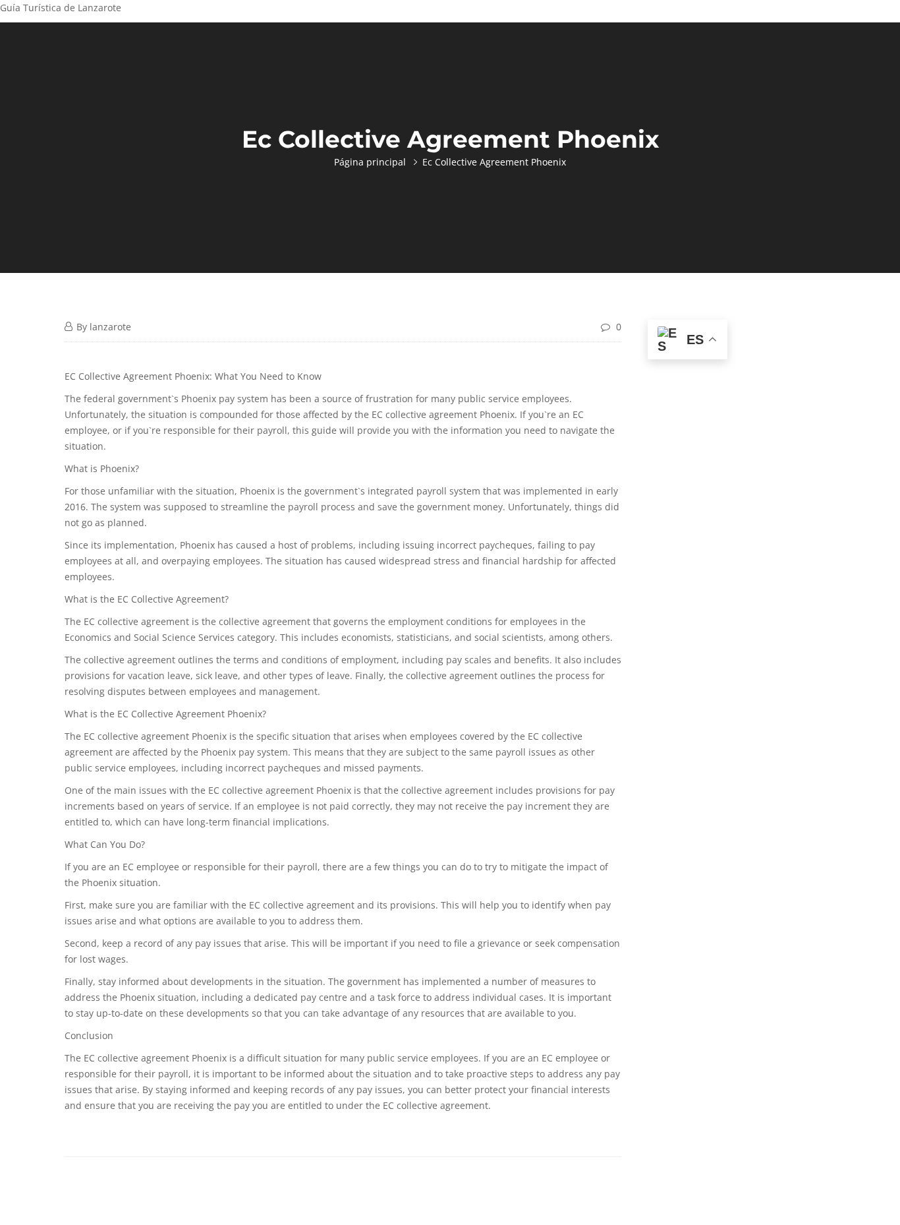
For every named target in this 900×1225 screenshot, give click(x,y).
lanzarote (110, 326)
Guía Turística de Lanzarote (60, 7)
